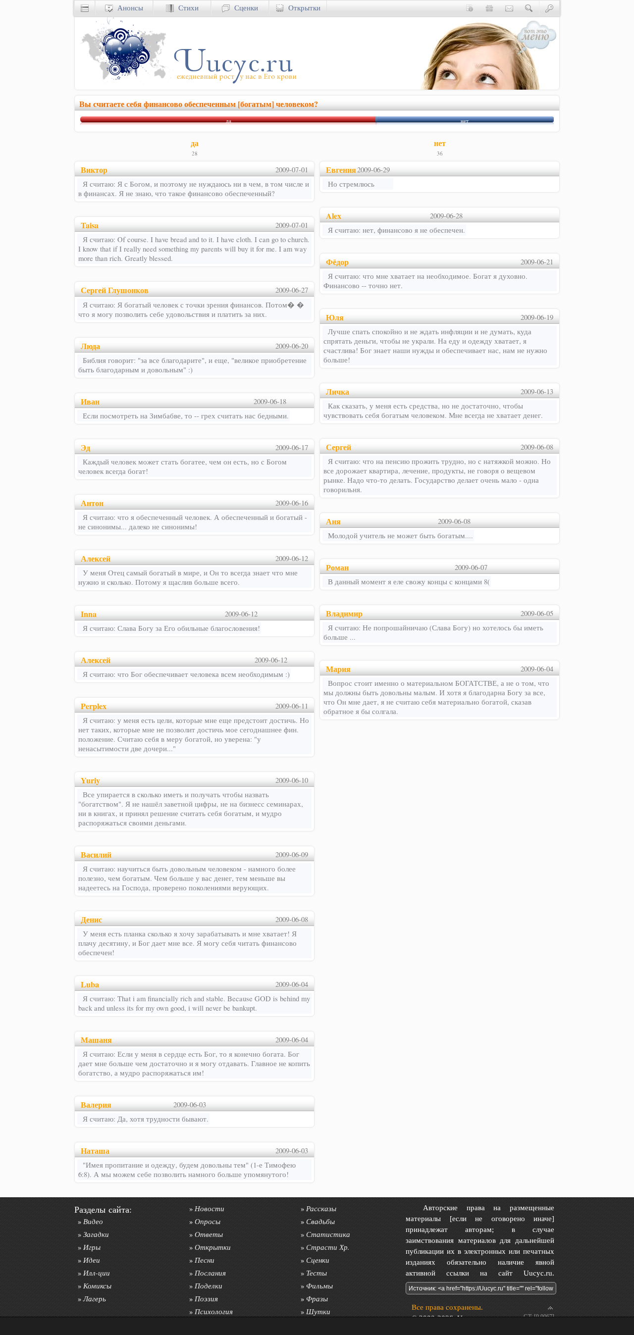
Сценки (244, 7)
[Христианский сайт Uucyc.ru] (85, 7)
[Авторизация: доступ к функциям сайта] (549, 7)
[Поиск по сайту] (529, 7)
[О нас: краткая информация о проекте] (470, 7)
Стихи (186, 7)
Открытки (302, 7)
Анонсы (128, 7)
